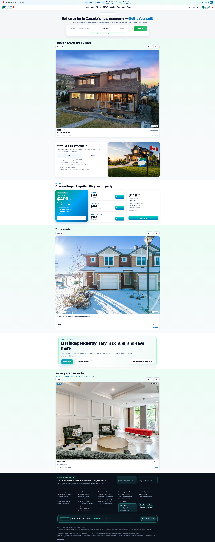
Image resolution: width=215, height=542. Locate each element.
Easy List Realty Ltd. (124, 494)
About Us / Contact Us (148, 519)
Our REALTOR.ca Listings (64, 494)
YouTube (150, 507)
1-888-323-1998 (96, 519)
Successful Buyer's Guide (64, 496)
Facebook (142, 504)
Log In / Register (193, 7)
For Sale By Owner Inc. (124, 492)
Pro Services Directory (104, 492)
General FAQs (143, 494)
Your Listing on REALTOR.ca (86, 503)
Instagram (142, 507)
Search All (60, 47)
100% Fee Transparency (125, 496)
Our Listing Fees (82, 492)
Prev (149, 47)
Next (156, 47)
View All (59, 379)
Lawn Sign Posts (124, 510)
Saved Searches (62, 499)
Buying (93, 155)
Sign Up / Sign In (143, 492)
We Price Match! (143, 499)
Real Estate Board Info (104, 494)
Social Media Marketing (145, 496)
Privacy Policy (60, 538)
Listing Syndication (83, 508)
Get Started (67, 361)
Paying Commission (83, 510)
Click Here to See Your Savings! (142, 361)
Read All (59, 233)
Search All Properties (63, 492)
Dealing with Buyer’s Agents (106, 499)
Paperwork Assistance (84, 499)
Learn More (72, 218)
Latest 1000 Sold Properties (65, 501)
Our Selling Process (83, 494)
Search (140, 28)
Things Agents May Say (105, 501)
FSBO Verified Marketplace (105, 503)
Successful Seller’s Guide (105, 496)
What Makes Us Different (125, 499)
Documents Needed (83, 496)
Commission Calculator (104, 506)
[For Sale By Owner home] (8, 7)
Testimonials (122, 501)
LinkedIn (142, 510)
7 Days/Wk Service (83, 506)
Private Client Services (63, 503)
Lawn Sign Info (124, 508)
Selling (69, 155)
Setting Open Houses (84, 501)
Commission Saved (64, 376)
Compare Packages (83, 361)
